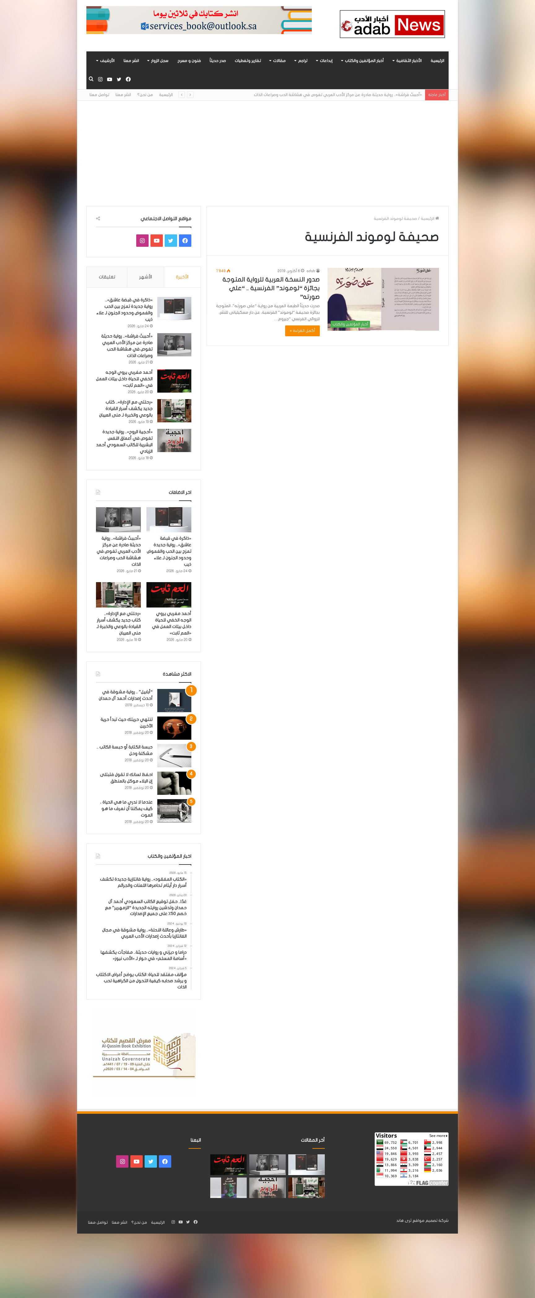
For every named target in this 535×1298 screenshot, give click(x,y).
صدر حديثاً (218, 61)
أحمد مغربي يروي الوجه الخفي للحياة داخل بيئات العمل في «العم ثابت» (358, 95)
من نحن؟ (145, 95)
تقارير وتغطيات (248, 61)
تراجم (302, 61)
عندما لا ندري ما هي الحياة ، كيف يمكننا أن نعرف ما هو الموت (126, 808)
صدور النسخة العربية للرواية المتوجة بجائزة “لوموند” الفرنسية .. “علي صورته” (271, 288)
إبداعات (326, 61)
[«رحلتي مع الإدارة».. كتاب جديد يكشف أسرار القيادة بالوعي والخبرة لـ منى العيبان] (174, 410)
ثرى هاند (403, 1220)
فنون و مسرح (189, 61)
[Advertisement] (267, 153)
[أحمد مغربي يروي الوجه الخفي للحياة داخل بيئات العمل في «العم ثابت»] (174, 381)
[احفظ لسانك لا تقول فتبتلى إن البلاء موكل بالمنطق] (174, 783)
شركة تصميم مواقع (430, 1220)
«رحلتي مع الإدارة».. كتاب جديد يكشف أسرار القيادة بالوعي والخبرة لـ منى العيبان (126, 408)
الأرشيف (107, 61)
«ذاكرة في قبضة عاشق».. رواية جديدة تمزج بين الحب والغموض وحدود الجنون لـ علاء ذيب (169, 551)
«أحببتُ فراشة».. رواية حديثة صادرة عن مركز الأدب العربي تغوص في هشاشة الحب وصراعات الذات (119, 551)
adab (311, 271)
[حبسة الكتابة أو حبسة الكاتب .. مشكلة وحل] (174, 755)
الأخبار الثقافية (409, 61)
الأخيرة (182, 276)
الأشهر (145, 276)
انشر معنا (131, 61)
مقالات (279, 61)
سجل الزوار (159, 61)
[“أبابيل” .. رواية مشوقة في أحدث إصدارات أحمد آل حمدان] (174, 700)
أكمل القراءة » (302, 331)
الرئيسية (437, 61)
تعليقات (107, 276)
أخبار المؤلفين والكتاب (364, 61)
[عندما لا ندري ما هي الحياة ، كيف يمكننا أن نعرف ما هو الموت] (174, 810)
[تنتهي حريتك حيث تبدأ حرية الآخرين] (174, 728)
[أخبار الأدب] (391, 25)
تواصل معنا (99, 95)
